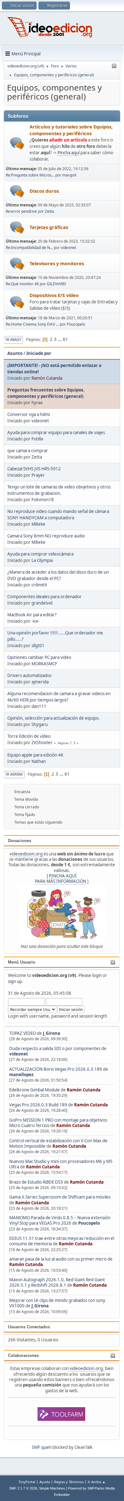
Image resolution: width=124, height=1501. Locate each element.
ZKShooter (41, 742)
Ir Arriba (14, 774)
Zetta (49, 211)
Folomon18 (42, 499)
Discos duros (44, 191)
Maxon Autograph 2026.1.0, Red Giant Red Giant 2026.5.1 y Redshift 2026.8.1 (57, 1282)
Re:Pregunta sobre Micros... (30, 175)
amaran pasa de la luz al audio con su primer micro (58, 1259)
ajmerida (40, 682)
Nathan (38, 761)
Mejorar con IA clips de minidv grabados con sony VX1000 (57, 1303)
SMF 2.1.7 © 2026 (23, 1488)
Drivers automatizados (29, 675)
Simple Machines (52, 1488)
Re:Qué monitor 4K (22, 284)
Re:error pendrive (21, 211)
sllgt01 (38, 645)
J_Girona (51, 1033)
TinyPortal (26, 1481)
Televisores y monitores (57, 263)
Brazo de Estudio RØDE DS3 (36, 1182)
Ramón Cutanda (83, 1090)
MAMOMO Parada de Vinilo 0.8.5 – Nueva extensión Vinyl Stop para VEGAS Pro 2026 (59, 1220)
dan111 (38, 706)
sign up (15, 981)
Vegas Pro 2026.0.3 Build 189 (38, 1105)
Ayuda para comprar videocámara (40, 554)
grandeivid (41, 603)
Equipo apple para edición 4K (35, 755)
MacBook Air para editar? (32, 615)
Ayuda (44, 1481)
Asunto (15, 353)
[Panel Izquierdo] (114, 66)
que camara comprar (27, 450)
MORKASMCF (44, 664)
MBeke (38, 524)
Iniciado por (38, 353)
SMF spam (42, 1447)
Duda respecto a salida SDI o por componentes (54, 1048)
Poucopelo (89, 1223)
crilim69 (39, 585)
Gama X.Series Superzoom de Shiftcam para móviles (60, 1197)
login (97, 975)
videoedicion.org (26, 854)
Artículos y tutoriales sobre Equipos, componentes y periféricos (71, 129)
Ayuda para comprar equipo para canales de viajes (56, 432)
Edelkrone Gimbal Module (34, 1090)
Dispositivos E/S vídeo (54, 295)
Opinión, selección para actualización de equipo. (53, 718)
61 (65, 339)
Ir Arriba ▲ (97, 1481)
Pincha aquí (68, 153)
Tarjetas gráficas (49, 227)
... (60, 339)
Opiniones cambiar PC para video (39, 657)
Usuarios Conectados (29, 1327)
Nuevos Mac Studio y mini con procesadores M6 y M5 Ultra (61, 1164)
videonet (18, 1054)
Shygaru (39, 724)
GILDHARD (56, 284)
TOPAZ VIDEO (22, 1033)
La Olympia (42, 560)
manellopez (21, 1074)
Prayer (38, 475)
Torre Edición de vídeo (29, 736)
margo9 (69, 175)
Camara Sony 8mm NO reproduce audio (46, 536)
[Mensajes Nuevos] (17, 143)
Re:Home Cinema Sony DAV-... (32, 324)
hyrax (37, 402)
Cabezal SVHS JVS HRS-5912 (34, 469)
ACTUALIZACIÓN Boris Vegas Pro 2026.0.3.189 (55, 1069)
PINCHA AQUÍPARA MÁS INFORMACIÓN (60, 878)
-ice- (35, 621)
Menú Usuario (21, 962)
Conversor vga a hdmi (28, 414)
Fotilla (37, 439)
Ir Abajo (13, 339)
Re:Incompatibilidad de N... (29, 247)
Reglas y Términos (69, 1481)
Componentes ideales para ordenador (44, 596)
